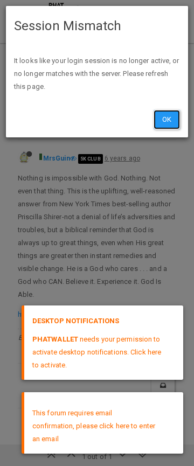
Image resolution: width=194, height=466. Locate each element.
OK (166, 119)
